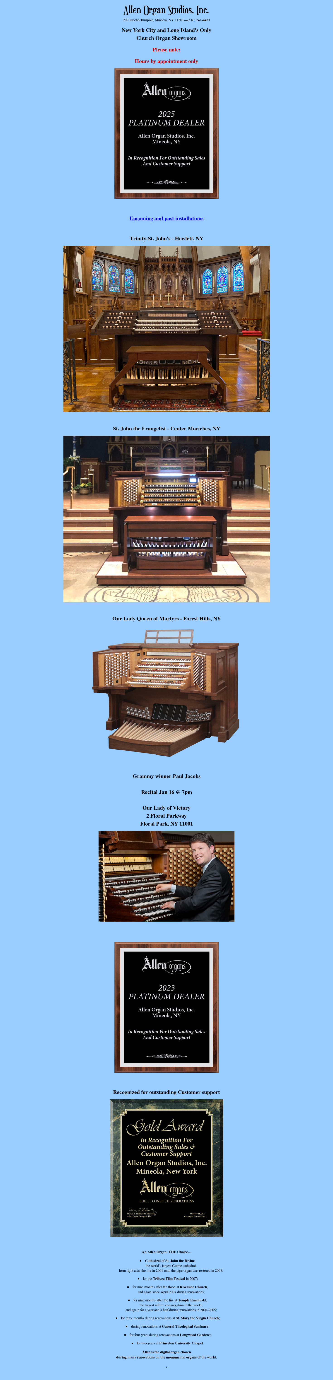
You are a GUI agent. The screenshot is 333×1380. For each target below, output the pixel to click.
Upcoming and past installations (166, 218)
